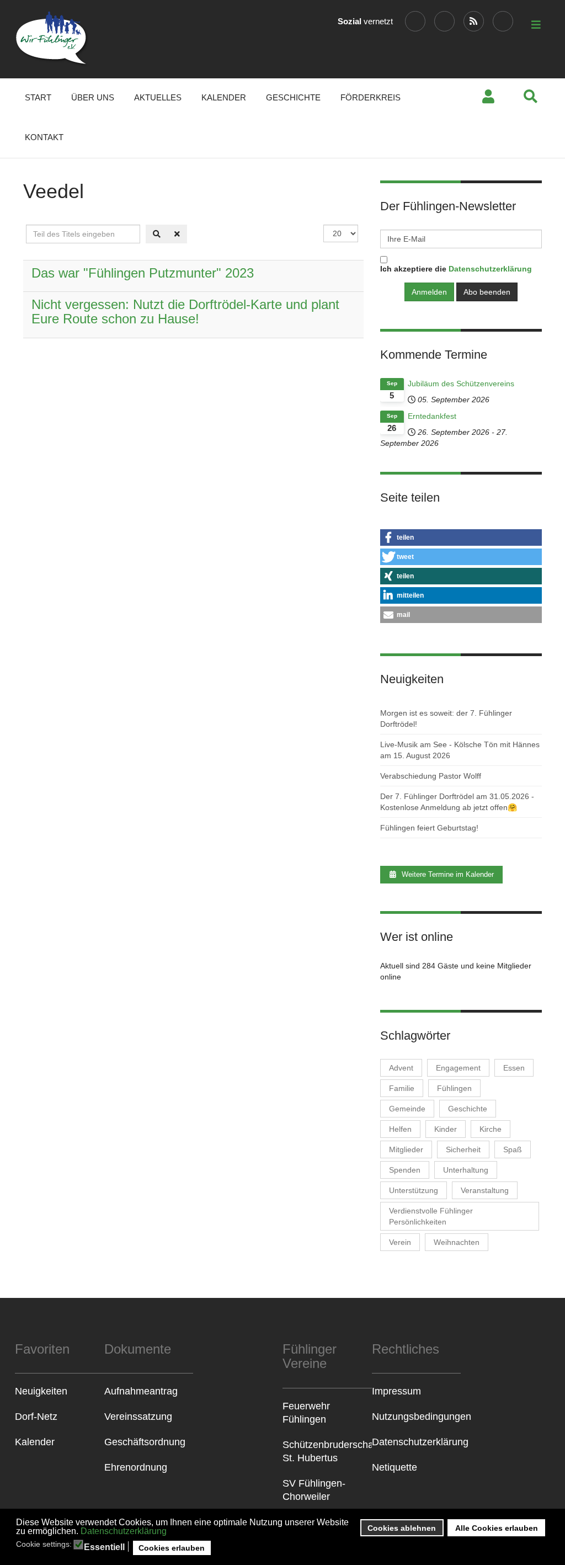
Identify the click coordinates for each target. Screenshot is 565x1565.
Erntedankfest (432, 416)
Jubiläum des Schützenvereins (461, 383)
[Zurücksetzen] (177, 234)
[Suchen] (157, 234)
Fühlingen (454, 1088)
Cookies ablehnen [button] (401, 1528)
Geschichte (293, 97)
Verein (400, 1242)
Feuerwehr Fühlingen (306, 1413)
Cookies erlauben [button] (171, 1547)
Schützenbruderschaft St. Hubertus (327, 1451)
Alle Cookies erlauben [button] (496, 1528)
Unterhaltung (465, 1169)
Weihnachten (456, 1242)
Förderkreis (370, 97)
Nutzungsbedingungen (416, 1416)
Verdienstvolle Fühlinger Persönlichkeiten (431, 1216)
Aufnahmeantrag (141, 1391)
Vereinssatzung (138, 1416)
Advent (401, 1067)
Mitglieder (406, 1149)
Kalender (223, 97)
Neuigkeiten (41, 1391)
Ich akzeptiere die (456, 268)
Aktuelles (158, 97)
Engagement (458, 1067)
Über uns (92, 97)
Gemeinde (407, 1108)
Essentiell (104, 1547)
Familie (401, 1088)
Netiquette (394, 1467)
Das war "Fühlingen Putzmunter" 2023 (142, 272)
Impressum (396, 1391)
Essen (514, 1067)
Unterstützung (413, 1190)
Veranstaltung (485, 1190)
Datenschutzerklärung (124, 1531)
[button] (461, 537)
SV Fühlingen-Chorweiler (313, 1490)
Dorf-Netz (36, 1416)
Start (38, 97)
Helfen (400, 1129)
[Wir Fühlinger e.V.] (52, 39)
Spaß (512, 1149)
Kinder (445, 1129)
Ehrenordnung (135, 1467)
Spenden (404, 1169)
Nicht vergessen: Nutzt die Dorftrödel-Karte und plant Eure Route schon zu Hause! (185, 311)
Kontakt (44, 137)
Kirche (490, 1129)
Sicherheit (463, 1149)
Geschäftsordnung (144, 1441)
